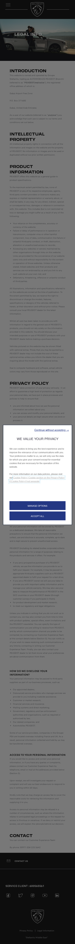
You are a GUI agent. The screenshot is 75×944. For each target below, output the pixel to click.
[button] (51, 430)
